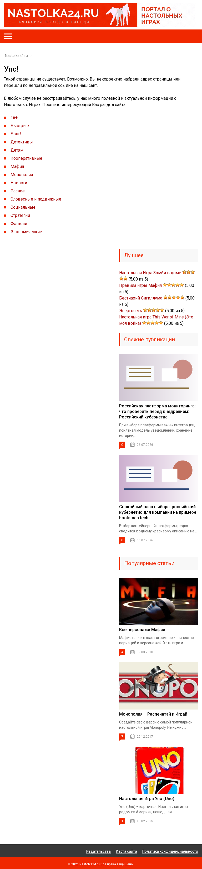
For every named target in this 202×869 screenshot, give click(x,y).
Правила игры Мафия (140, 285)
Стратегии (20, 215)
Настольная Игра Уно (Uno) (146, 798)
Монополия (22, 174)
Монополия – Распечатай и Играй (153, 714)
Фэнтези (19, 223)
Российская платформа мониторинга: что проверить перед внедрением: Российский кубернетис (157, 411)
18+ (14, 117)
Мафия (17, 166)
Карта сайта (126, 851)
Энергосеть (130, 310)
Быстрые (20, 125)
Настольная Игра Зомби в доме (150, 272)
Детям (17, 150)
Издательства (98, 851)
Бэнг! (16, 133)
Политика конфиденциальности (170, 851)
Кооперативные (26, 158)
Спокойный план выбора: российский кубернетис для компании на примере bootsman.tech (157, 512)
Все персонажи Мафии (142, 629)
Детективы (22, 141)
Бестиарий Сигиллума (140, 298)
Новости (19, 182)
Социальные (23, 207)
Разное (18, 190)
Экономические (26, 231)
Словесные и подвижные (36, 199)
